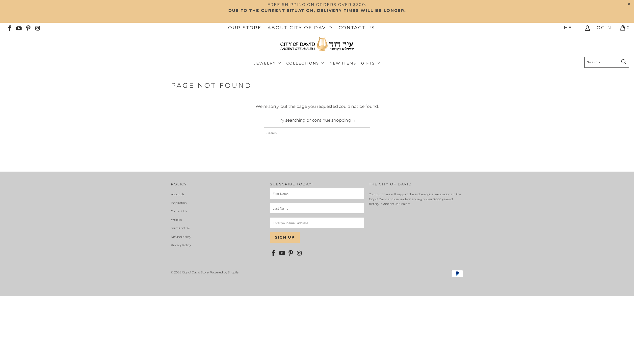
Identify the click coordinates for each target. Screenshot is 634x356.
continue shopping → (334, 120)
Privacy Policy (181, 245)
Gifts (368, 63)
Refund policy (181, 237)
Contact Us (357, 27)
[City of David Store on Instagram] (37, 27)
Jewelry (265, 63)
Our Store (245, 27)
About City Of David (300, 27)
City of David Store (195, 272)
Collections (303, 63)
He (568, 27)
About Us (178, 194)
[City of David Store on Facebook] (9, 27)
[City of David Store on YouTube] (19, 27)
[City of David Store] (317, 46)
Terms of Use (180, 228)
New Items (342, 63)
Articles (176, 220)
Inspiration (179, 203)
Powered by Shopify (224, 272)
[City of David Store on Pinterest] (28, 27)
